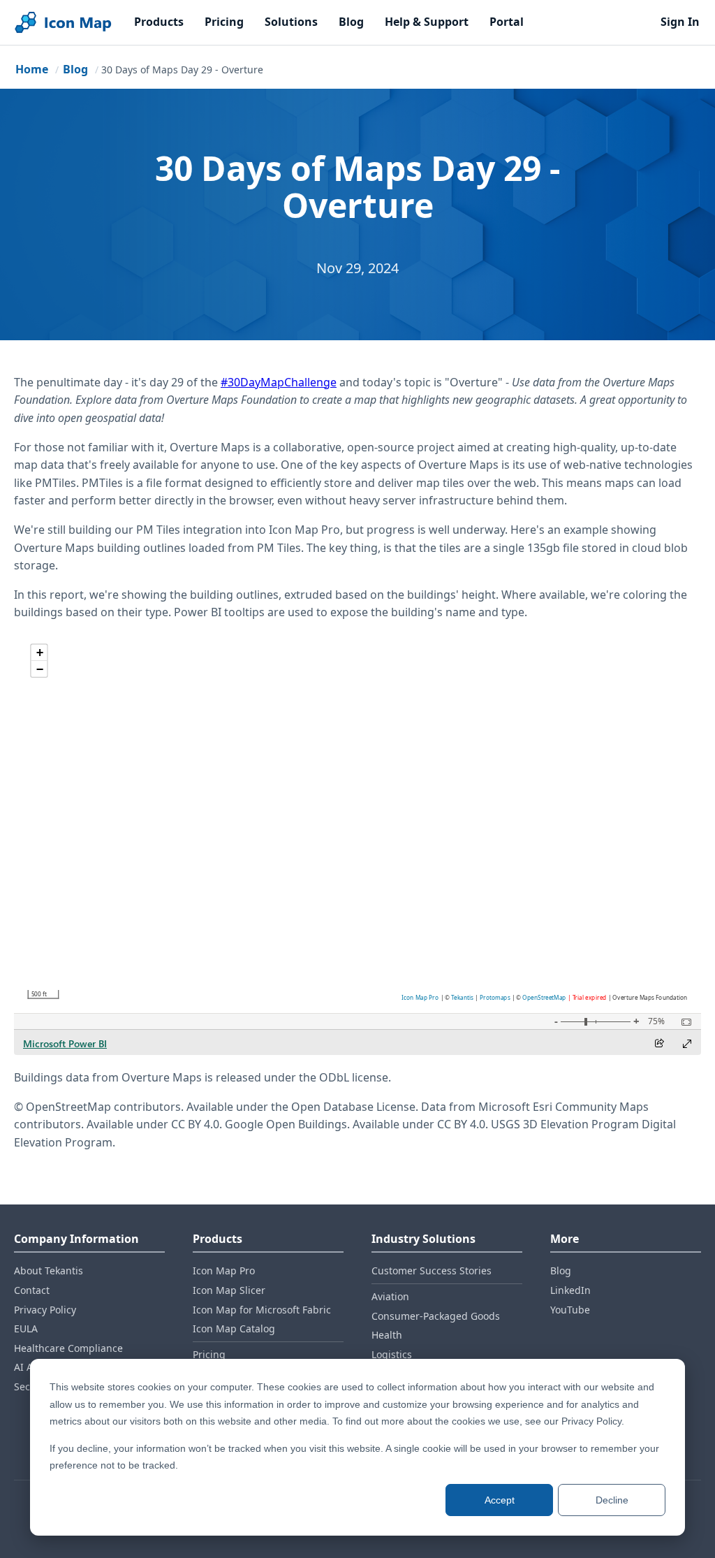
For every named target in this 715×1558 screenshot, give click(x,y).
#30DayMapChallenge (279, 382)
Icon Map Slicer (229, 1290)
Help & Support (427, 21)
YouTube (570, 1309)
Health (386, 1334)
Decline (612, 1500)
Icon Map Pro (224, 1270)
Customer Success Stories (431, 1270)
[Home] (63, 22)
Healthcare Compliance (68, 1348)
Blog (351, 21)
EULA (26, 1328)
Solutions (291, 21)
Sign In (680, 21)
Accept (500, 1500)
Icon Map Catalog (234, 1328)
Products (159, 21)
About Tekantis (48, 1270)
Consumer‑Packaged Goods (435, 1316)
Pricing (224, 21)
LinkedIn (570, 1290)
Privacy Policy (45, 1309)
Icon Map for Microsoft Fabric (262, 1309)
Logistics (391, 1354)
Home (31, 69)
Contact (32, 1290)
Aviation (390, 1296)
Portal (506, 21)
